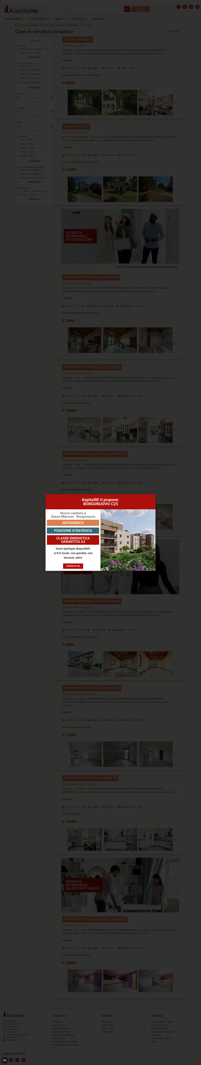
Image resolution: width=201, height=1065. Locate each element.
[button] (152, 498)
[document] (100, 532)
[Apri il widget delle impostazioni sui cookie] (4, 1060)
